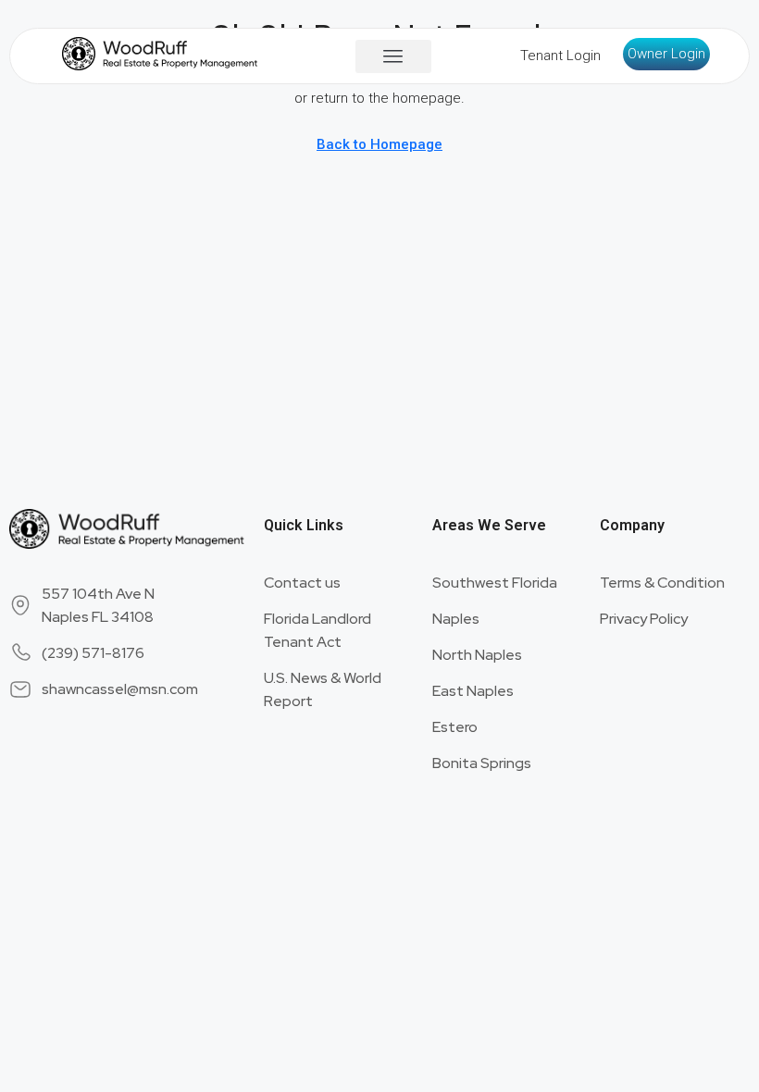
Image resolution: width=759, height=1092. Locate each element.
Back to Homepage (379, 144)
